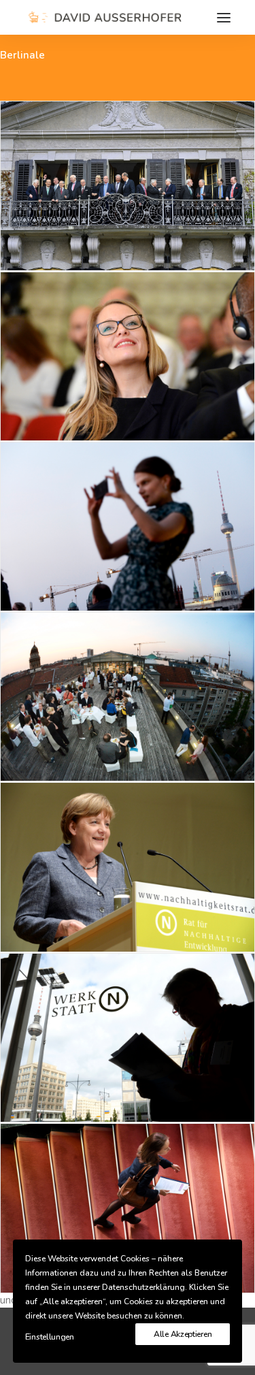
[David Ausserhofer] (103, 17)
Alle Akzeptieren (182, 1334)
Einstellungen (49, 1336)
